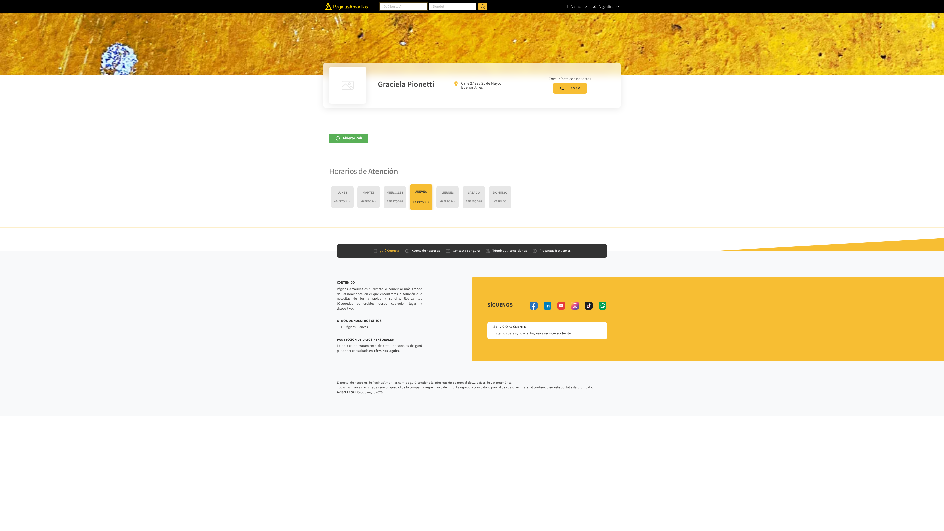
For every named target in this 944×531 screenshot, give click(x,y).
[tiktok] (589, 306)
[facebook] (534, 306)
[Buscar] (482, 6)
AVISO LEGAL (346, 392)
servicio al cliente (557, 333)
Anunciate (579, 6)
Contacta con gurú (466, 250)
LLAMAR (573, 88)
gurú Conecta (389, 250)
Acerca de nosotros (426, 250)
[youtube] (561, 306)
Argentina (606, 6)
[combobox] (403, 6)
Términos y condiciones (509, 250)
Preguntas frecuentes (555, 250)
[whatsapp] (602, 306)
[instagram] (575, 306)
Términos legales (386, 350)
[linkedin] (547, 306)
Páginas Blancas (356, 327)
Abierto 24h (352, 138)
